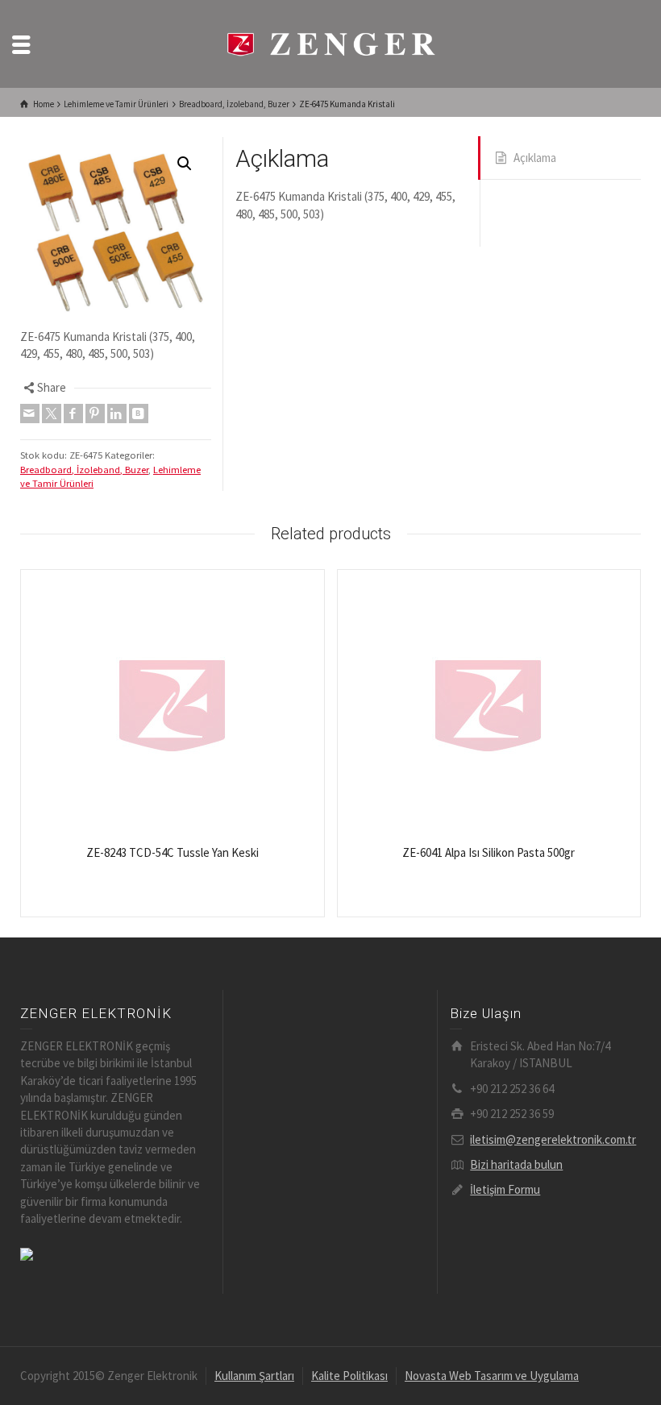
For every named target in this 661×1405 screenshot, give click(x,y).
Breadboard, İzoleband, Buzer (84, 469)
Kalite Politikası (349, 1375)
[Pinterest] (95, 413)
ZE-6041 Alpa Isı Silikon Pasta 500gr (488, 852)
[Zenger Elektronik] (330, 42)
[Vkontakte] (138, 413)
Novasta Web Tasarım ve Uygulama (492, 1375)
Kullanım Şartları (254, 1375)
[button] (184, 163)
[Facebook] (73, 413)
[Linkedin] (117, 413)
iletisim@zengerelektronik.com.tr (553, 1139)
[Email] (29, 413)
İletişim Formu (505, 1189)
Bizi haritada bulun (516, 1164)
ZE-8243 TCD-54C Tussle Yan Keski (172, 852)
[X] (51, 413)
